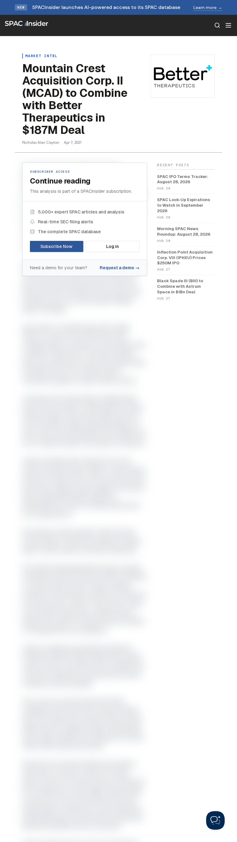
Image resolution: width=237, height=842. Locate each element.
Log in (112, 246)
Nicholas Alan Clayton (40, 142)
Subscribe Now (56, 246)
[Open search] (217, 25)
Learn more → (207, 7)
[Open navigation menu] (228, 25)
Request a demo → (119, 267)
